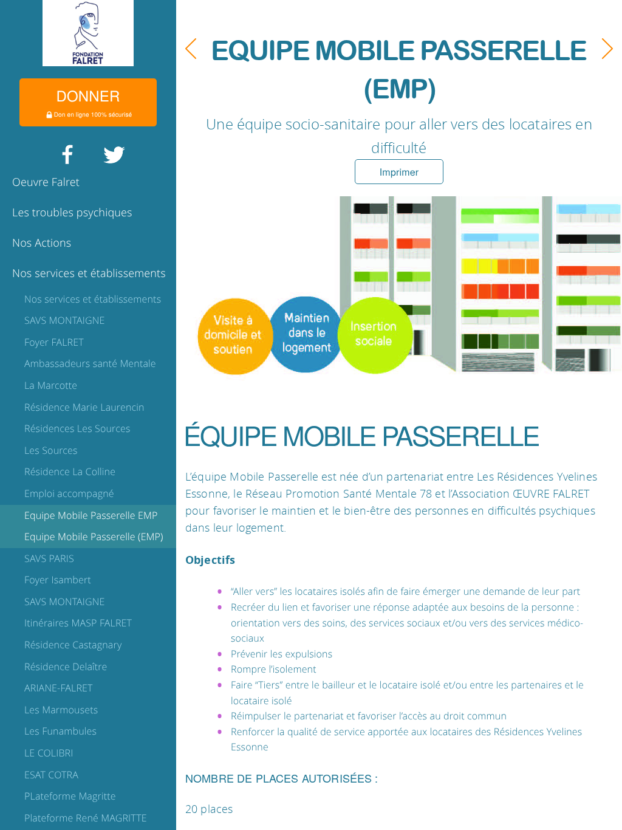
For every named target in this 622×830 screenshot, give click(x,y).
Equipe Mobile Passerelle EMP (91, 515)
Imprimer (399, 172)
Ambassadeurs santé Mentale (90, 363)
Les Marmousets (61, 709)
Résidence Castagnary (72, 644)
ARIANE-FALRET (58, 688)
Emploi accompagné (69, 493)
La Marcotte (50, 385)
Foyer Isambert (57, 579)
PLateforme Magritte (70, 796)
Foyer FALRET (54, 342)
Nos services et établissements (89, 273)
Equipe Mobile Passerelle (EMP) (93, 536)
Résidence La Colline (69, 471)
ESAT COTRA (51, 774)
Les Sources (51, 450)
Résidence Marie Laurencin (84, 407)
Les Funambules (60, 731)
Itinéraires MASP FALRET (78, 622)
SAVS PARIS (49, 558)
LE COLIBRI (48, 753)
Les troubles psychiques (72, 212)
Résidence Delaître (65, 666)
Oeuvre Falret (46, 182)
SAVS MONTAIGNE (64, 320)
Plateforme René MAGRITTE (85, 818)
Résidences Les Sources (77, 428)
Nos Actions (41, 243)
